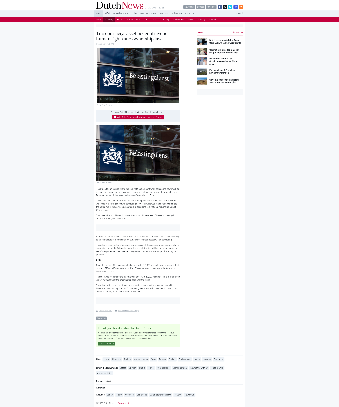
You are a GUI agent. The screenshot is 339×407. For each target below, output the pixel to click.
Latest (200, 32)
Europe (156, 19)
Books (142, 368)
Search (239, 13)
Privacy (178, 395)
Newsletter (189, 7)
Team (119, 395)
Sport (146, 19)
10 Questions (163, 368)
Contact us (142, 395)
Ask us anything (104, 373)
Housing (201, 19)
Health (191, 19)
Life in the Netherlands (116, 13)
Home (98, 19)
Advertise (211, 7)
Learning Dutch (180, 368)
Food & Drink (217, 368)
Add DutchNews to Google (128, 311)
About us (189, 13)
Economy (109, 19)
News (99, 13)
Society (166, 19)
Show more (238, 32)
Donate (200, 7)
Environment (179, 19)
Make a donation (106, 343)
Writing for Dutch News (160, 395)
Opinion (132, 368)
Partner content (148, 13)
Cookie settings (125, 403)
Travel (151, 368)
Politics (120, 19)
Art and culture (134, 19)
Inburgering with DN (199, 368)
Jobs (134, 13)
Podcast (164, 13)
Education (213, 19)
